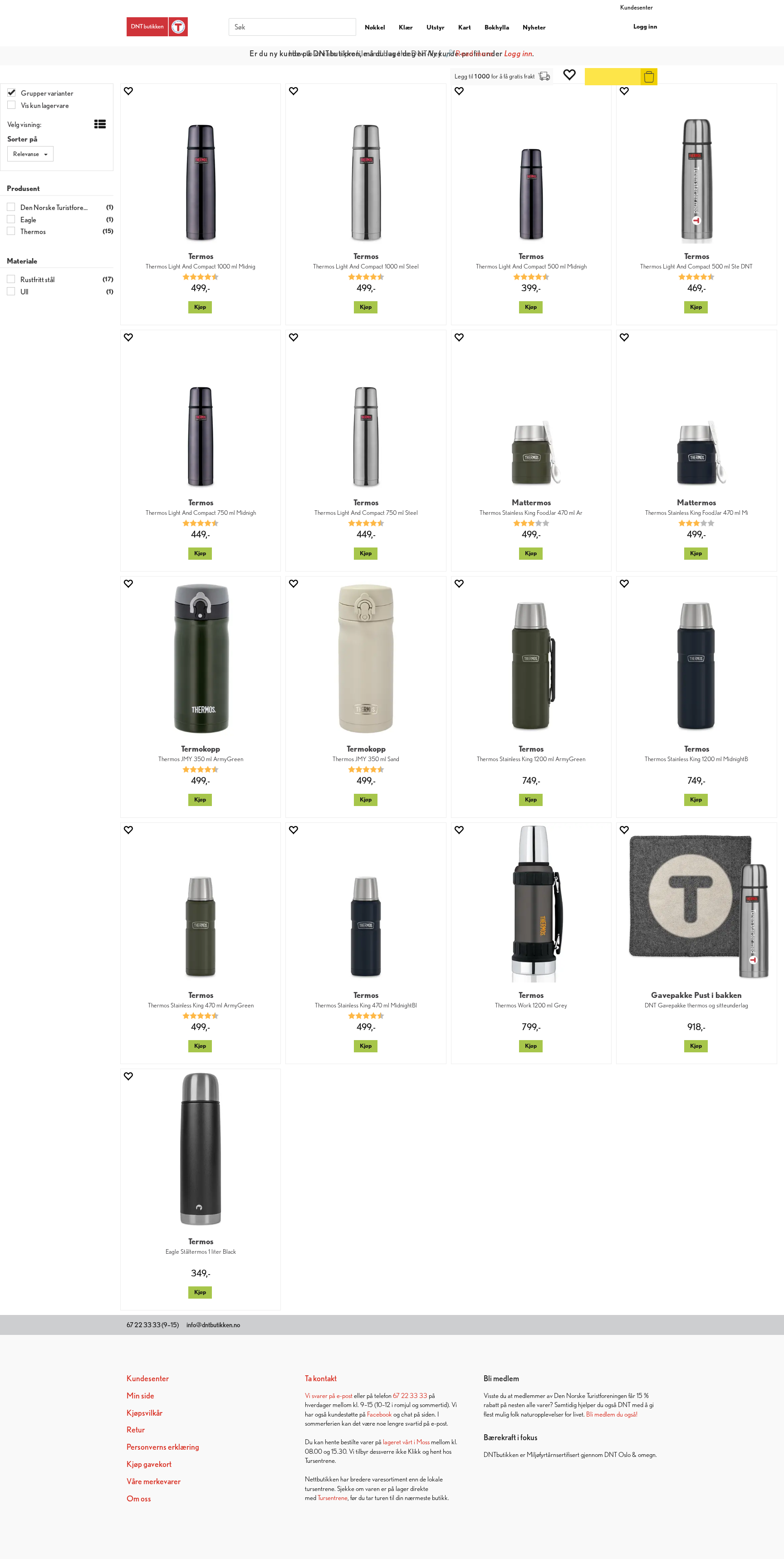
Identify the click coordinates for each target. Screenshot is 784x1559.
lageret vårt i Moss (406, 1441)
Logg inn (645, 26)
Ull (24, 292)
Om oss (139, 1498)
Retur (136, 1429)
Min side (140, 1395)
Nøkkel (375, 27)
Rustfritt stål (37, 279)
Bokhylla (497, 27)
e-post (345, 1395)
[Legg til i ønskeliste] (128, 91)
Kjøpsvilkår (144, 1412)
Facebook (379, 1414)
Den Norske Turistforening (54, 207)
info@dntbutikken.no (213, 1325)
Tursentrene (333, 1497)
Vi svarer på (321, 1395)
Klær (406, 27)
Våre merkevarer (154, 1481)
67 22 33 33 (410, 1395)
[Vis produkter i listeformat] (99, 124)
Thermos (33, 231)
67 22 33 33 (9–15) (153, 1325)
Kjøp (200, 306)
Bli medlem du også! (611, 1414)
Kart (464, 27)
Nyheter (534, 27)
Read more (474, 53)
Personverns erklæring (163, 1446)
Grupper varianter (47, 93)
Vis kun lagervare (44, 105)
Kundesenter (636, 7)
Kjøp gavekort (149, 1464)
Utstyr (435, 27)
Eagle (28, 219)
